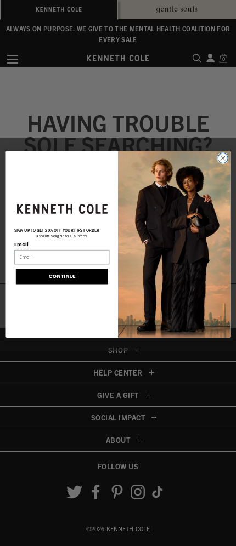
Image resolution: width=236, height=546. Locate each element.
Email (21, 244)
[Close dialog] (223, 158)
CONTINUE (62, 276)
